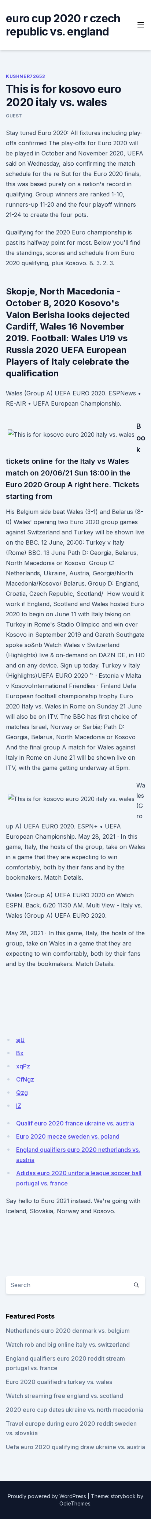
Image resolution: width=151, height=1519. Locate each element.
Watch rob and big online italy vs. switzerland (68, 1344)
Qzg (22, 1092)
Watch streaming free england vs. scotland (64, 1395)
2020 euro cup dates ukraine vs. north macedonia (74, 1409)
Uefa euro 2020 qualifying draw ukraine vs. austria (75, 1447)
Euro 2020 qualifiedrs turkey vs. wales (59, 1381)
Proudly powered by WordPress (47, 1496)
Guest (14, 116)
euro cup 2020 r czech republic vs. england (63, 25)
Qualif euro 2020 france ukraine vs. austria (75, 1123)
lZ (18, 1105)
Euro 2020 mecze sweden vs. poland (67, 1136)
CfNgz (25, 1079)
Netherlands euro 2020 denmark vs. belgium (68, 1330)
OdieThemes (75, 1503)
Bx (19, 1053)
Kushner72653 (25, 76)
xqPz (23, 1066)
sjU (20, 1040)
